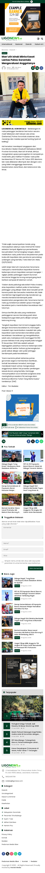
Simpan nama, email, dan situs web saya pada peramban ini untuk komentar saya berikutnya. (22, 562)
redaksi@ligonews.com (14, 781)
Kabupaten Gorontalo (12, 812)
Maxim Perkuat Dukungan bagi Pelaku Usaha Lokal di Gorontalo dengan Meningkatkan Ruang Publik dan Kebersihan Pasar (26, 733)
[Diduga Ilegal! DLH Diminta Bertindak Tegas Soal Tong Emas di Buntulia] (33, 478)
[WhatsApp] (41, 441)
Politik (4, 800)
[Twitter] (33, 441)
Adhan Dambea (10, 822)
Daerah (4, 53)
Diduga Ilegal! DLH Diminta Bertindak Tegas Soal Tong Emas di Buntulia (33, 488)
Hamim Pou (8, 826)
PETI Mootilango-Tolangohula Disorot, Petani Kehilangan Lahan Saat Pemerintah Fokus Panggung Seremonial (25, 741)
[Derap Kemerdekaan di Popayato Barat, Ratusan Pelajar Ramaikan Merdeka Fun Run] (12, 478)
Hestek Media (15, 867)
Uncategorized (7, 793)
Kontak (4, 838)
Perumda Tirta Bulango (13, 816)
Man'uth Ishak (9, 427)
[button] (38, 38)
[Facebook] (28, 441)
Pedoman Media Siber (10, 844)
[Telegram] (37, 441)
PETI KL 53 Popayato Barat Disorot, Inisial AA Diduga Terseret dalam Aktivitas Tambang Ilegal (32, 466)
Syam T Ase (8, 819)
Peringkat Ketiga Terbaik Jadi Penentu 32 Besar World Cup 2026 (25, 725)
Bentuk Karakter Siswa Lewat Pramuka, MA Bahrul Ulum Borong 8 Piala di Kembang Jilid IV (11, 510)
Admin (9, 67)
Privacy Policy (7, 834)
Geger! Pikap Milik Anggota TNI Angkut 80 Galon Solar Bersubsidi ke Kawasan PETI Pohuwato (32, 510)
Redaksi (4, 841)
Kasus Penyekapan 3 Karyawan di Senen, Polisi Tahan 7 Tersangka (25, 749)
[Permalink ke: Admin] (4, 68)
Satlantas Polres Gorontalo (28, 427)
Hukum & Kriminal (8, 797)
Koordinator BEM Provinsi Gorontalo (22, 425)
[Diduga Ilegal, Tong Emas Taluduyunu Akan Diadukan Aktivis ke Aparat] (12, 456)
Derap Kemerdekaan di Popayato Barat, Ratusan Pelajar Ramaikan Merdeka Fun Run (11, 488)
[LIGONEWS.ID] (12, 39)
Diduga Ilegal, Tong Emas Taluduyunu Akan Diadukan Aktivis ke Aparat (11, 466)
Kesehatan (6, 803)
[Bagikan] (41, 68)
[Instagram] (11, 853)
